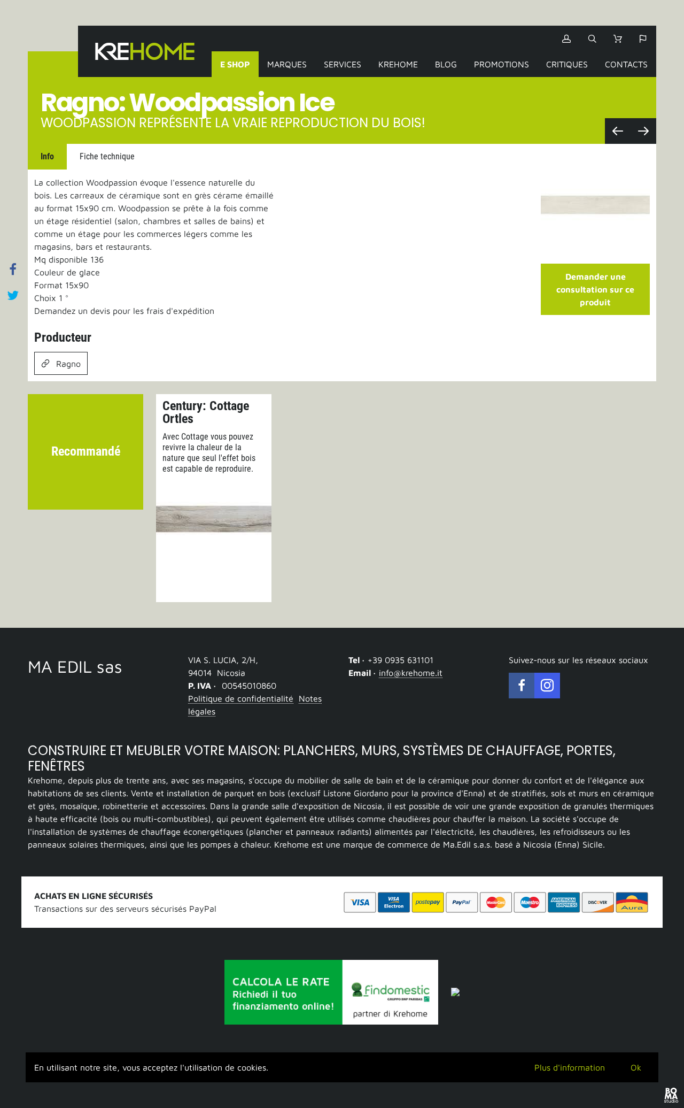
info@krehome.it (410, 673)
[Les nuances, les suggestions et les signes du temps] (618, 131)
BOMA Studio (671, 1095)
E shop (235, 64)
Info (47, 156)
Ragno (68, 363)
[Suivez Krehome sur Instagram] (547, 685)
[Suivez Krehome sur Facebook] (521, 685)
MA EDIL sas (75, 666)
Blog (446, 64)
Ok (636, 1067)
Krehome (145, 51)
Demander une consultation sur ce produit (595, 289)
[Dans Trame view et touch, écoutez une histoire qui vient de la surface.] (643, 131)
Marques (287, 64)
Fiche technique (107, 156)
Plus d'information (569, 1067)
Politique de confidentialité (240, 698)
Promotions (501, 64)
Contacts (626, 64)
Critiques (567, 64)
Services (342, 64)
